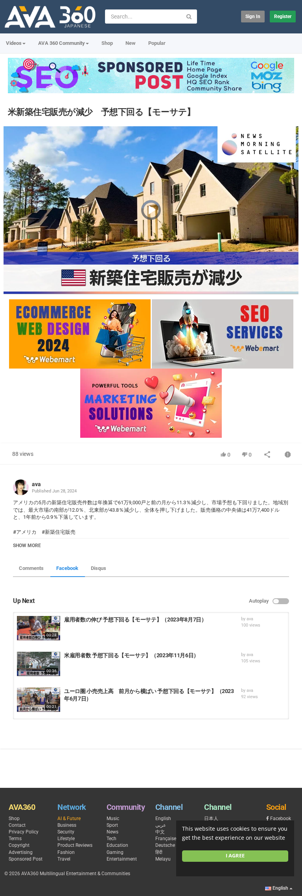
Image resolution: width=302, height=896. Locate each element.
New (130, 43)
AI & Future (69, 818)
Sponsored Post (25, 859)
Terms (15, 838)
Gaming (115, 852)
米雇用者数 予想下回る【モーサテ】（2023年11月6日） (131, 655)
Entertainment (122, 859)
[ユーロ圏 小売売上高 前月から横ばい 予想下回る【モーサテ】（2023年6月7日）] (38, 700)
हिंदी (158, 852)
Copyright (19, 845)
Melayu (163, 859)
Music (113, 818)
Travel (63, 859)
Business (66, 825)
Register (282, 16)
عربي (160, 825)
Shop (107, 43)
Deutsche (165, 845)
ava (36, 484)
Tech (111, 838)
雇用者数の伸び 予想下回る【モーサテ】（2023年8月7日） (135, 619)
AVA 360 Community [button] (61, 43)
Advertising (21, 852)
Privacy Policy (24, 832)
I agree (235, 855)
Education (117, 845)
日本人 (211, 818)
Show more (27, 545)
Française (165, 838)
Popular (157, 43)
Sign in (252, 16)
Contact (17, 825)
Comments (31, 568)
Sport (112, 825)
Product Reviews (74, 845)
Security (65, 832)
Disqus (98, 568)
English (163, 818)
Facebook (67, 568)
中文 (160, 832)
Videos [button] (14, 43)
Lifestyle (66, 838)
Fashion (66, 852)
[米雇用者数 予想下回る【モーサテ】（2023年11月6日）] (38, 664)
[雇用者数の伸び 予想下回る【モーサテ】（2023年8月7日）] (38, 628)
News (112, 832)
